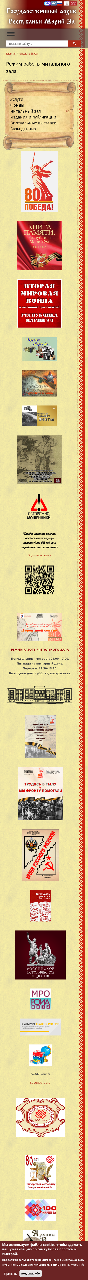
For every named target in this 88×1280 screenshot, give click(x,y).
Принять (10, 1273)
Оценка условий (39, 555)
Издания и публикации (33, 117)
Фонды (17, 105)
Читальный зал (28, 53)
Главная (11, 53)
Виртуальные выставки (33, 123)
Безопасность (40, 1082)
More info (77, 1264)
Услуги (16, 99)
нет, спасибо (30, 1273)
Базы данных (23, 129)
